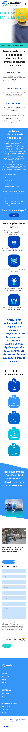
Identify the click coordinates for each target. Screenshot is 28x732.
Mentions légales (10, 721)
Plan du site (19, 721)
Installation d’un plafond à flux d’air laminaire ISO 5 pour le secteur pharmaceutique (12, 550)
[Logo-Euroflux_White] (8, 664)
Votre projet (8, 45)
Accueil (3, 45)
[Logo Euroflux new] (11, 1)
